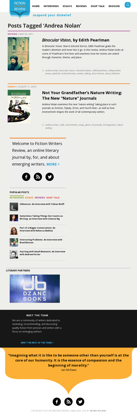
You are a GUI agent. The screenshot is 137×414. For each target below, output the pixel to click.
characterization (83, 70)
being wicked (98, 410)
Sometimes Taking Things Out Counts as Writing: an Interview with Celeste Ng (41, 217)
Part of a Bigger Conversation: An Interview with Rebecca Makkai (37, 229)
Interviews (51, 6)
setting (87, 73)
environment (71, 124)
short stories (98, 73)
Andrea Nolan (51, 70)
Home (36, 6)
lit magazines (109, 124)
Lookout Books (68, 73)
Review (80, 73)
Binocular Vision (67, 70)
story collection (112, 73)
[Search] (128, 5)
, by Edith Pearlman (75, 40)
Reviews (81, 6)
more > (53, 164)
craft (61, 124)
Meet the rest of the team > (37, 342)
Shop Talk (98, 6)
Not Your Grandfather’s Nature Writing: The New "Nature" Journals (82, 95)
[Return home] (20, 10)
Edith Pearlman (100, 70)
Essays (67, 6)
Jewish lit (56, 73)
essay (81, 124)
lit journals (97, 124)
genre (88, 124)
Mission (114, 6)
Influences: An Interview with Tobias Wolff (42, 204)
